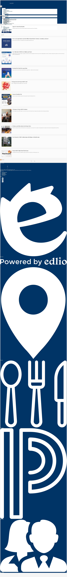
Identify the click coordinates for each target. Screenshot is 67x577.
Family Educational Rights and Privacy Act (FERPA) (9, 19)
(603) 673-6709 (10, 170)
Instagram (2, 9)
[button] (3, 8)
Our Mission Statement (6, 10)
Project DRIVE (5, 22)
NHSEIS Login (5, 28)
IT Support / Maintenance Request (7, 29)
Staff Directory (5, 12)
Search (2, 14)
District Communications (6, 18)
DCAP (4, 26)
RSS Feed (3, 159)
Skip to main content (2, 0)
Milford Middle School (6, 20)
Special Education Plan (6, 27)
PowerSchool (3, 175)
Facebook (2, 178)
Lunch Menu (3, 173)
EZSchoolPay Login (4, 172)
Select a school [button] (4, 18)
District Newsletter (4, 174)
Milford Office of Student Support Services (8, 23)
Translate (6, 16)
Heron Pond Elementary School (7, 21)
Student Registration (5, 13)
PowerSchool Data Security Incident (7, 11)
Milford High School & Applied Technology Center (9, 19)
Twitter (2, 10)
